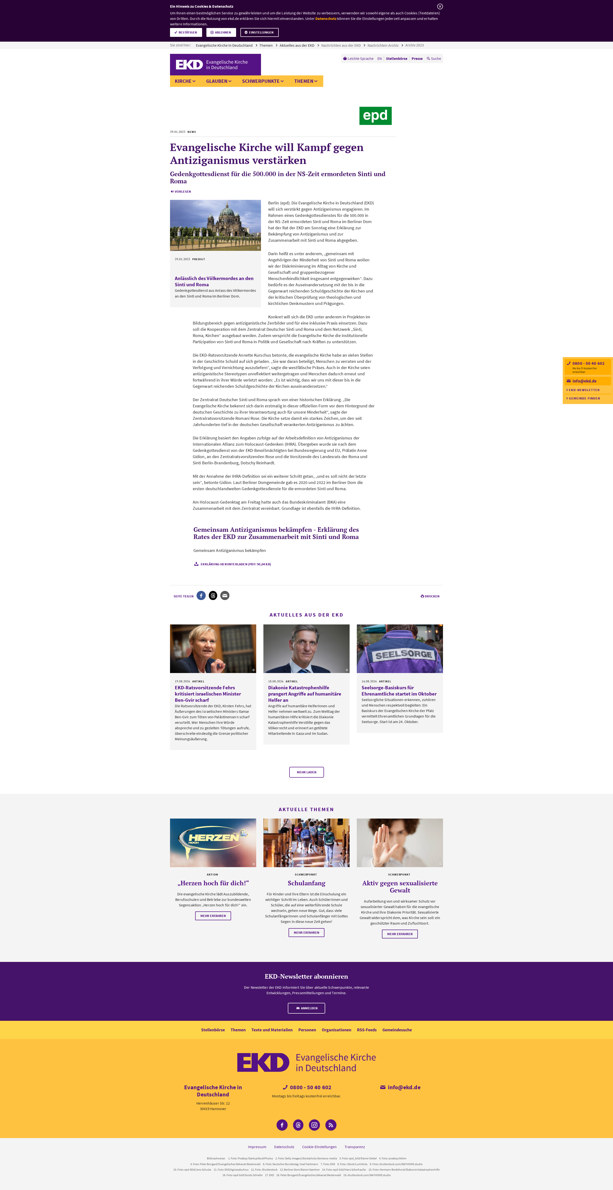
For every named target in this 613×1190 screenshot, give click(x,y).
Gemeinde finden (584, 398)
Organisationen (336, 1030)
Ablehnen (223, 32)
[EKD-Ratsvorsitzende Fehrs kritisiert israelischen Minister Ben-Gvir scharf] (213, 648)
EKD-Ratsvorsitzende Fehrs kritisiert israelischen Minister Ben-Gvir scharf (208, 693)
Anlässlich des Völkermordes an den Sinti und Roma (214, 281)
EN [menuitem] (379, 58)
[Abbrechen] (440, 7)
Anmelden (309, 1008)
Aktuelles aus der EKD (297, 45)
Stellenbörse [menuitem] (396, 58)
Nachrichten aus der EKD (341, 45)
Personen (307, 1030)
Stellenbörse (213, 1030)
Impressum (257, 1146)
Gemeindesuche (397, 1030)
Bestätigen (188, 32)
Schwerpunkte (261, 81)
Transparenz (355, 1146)
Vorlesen (183, 191)
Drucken (432, 596)
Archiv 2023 (415, 45)
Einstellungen (261, 32)
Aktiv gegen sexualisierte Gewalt (400, 886)
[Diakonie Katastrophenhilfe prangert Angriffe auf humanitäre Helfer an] (306, 648)
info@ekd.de (584, 381)
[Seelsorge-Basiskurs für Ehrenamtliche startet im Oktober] (400, 648)
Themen (266, 45)
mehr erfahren (213, 916)
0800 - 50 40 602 (588, 363)
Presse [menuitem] (417, 58)
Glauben (216, 81)
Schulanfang (306, 883)
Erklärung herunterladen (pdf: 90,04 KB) (236, 564)
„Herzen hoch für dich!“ (213, 883)
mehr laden (306, 772)
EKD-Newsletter (584, 390)
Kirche (183, 81)
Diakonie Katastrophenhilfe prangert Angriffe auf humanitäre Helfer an (304, 693)
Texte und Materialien (272, 1030)
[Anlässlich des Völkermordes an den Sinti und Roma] (215, 225)
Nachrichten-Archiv (383, 45)
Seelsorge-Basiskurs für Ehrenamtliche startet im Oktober (399, 690)
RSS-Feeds (367, 1030)
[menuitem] (358, 58)
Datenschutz (325, 18)
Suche (436, 58)
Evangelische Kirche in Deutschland (224, 45)
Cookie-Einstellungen (319, 1146)
